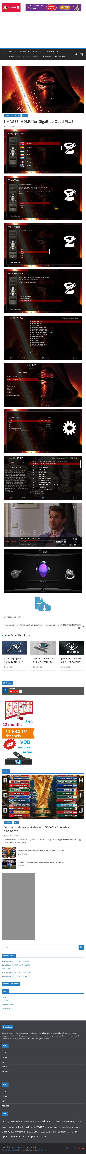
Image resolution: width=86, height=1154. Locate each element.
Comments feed (8, 1004)
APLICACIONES (50, 51)
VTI (22, 1136)
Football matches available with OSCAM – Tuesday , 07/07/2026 (41, 851)
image (40, 1127)
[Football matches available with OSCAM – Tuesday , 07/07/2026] (9, 852)
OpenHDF (77, 1127)
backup (7, 1122)
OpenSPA (14, 1132)
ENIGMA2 (23, 51)
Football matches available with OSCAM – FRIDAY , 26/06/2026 (41, 862)
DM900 (35, 1122)
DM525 (26, 1122)
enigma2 (74, 1121)
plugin (43, 1132)
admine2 (20, 127)
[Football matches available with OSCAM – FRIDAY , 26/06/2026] (9, 864)
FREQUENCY (8, 822)
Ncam (50, 1127)
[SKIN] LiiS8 (6, 969)
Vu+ (25, 1136)
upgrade (13, 1136)
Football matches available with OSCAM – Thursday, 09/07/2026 (37, 829)
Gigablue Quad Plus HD (12, 116)
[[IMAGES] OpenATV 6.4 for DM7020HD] (14, 643)
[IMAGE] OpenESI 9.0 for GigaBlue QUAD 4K (23, 625)
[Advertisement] (43, 31)
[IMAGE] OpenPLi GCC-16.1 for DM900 (16, 976)
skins (55, 1132)
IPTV (35, 57)
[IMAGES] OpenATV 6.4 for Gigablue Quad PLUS (63, 626)
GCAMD (5, 1067)
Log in (4, 997)
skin (51, 1132)
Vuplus (32, 1136)
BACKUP (26, 57)
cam (11, 1122)
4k (3, 1121)
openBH (70, 1127)
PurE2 (47, 1132)
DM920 (41, 1122)
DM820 (30, 1122)
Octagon (55, 1127)
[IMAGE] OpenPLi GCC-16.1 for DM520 (16, 965)
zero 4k (39, 1136)
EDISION (60, 1122)
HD (34, 1127)
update (6, 1136)
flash (21, 1127)
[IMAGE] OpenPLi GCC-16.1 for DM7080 (16, 972)
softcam (62, 1131)
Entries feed (6, 1001)
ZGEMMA (44, 1136)
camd (16, 1121)
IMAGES (35, 51)
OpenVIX (30, 1132)
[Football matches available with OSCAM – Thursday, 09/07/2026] (43, 797)
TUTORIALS (13, 57)
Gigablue (28, 1127)
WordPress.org (7, 1008)
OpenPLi (6, 1131)
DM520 (21, 1122)
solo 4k (69, 1132)
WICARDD (5, 1071)
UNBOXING (47, 57)
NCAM (4, 1062)
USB (18, 1136)
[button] (14, 51)
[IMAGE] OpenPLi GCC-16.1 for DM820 (16, 961)
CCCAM (4, 1052)
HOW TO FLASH (60, 57)
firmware (13, 1127)
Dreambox (50, 1121)
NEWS (11, 51)
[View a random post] (81, 54)
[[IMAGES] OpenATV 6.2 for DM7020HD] (43, 643)
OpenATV (63, 1127)
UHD (74, 1131)
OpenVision (22, 1131)
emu (65, 1121)
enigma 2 (4, 1127)
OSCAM (4, 1057)
